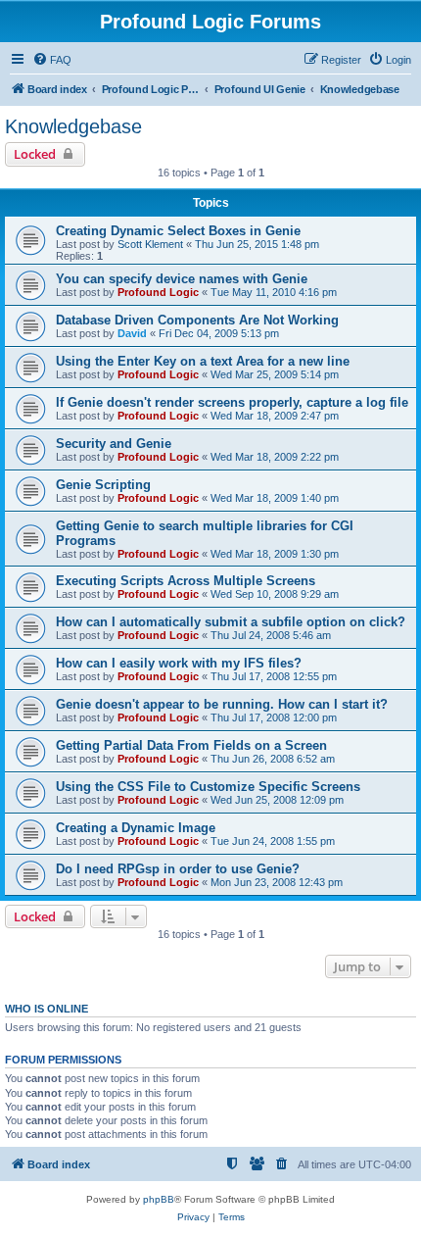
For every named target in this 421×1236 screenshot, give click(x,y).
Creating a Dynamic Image (135, 827)
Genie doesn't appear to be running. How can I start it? (222, 704)
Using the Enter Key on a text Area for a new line (203, 361)
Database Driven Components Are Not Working (197, 320)
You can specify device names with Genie (181, 279)
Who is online (46, 1008)
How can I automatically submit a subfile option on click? (230, 622)
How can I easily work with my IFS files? (179, 663)
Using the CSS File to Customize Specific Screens (208, 786)
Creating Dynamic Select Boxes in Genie (178, 230)
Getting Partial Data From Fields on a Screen (191, 745)
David (132, 333)
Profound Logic (158, 292)
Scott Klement (150, 244)
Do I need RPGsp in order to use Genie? (178, 869)
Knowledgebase (73, 126)
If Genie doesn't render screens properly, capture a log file (232, 402)
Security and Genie (113, 443)
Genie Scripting (103, 484)
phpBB (158, 1199)
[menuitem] (51, 60)
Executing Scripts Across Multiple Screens (185, 580)
